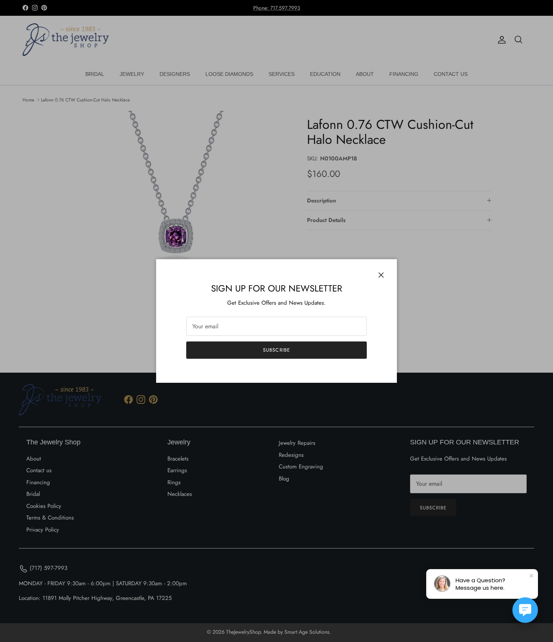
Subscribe (276, 349)
